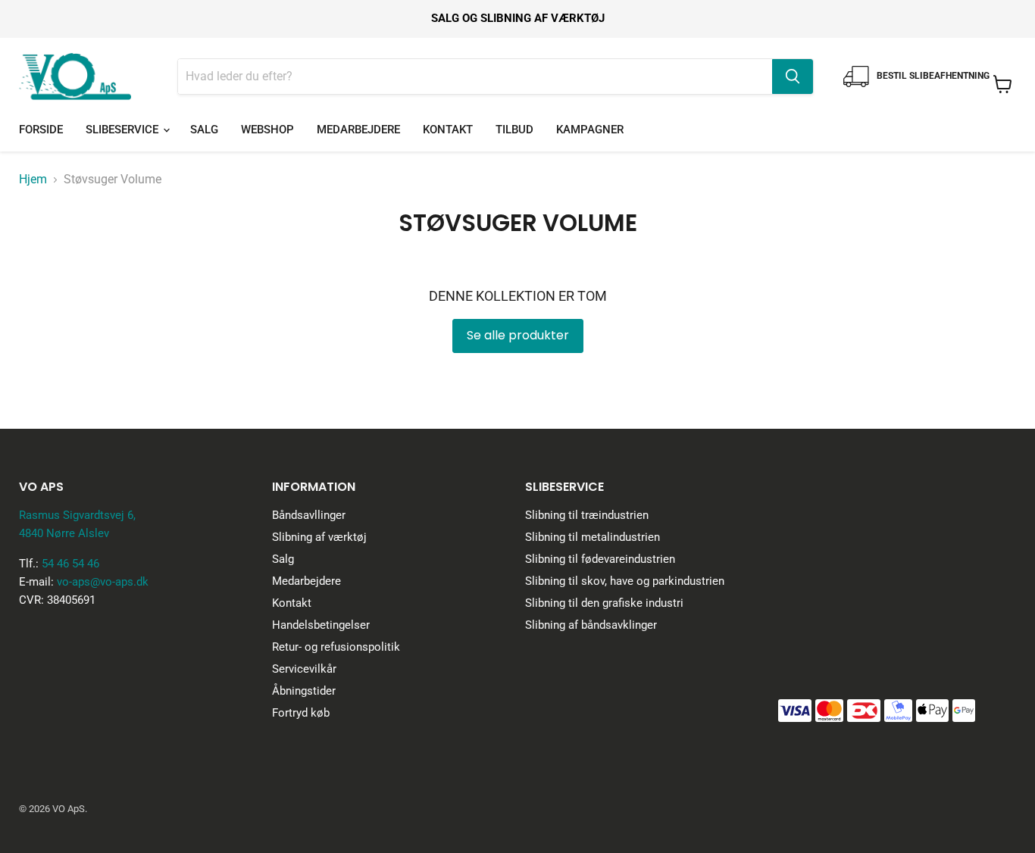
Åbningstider (304, 691)
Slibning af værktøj (319, 537)
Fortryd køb (301, 713)
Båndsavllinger (309, 515)
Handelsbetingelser (321, 625)
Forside (41, 129)
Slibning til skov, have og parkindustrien (624, 581)
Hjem (33, 179)
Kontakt (448, 129)
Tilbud (514, 129)
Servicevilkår (304, 669)
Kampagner (590, 129)
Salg (204, 129)
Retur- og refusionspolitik (336, 647)
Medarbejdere (358, 129)
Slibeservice (123, 129)
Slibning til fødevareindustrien (600, 559)
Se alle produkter (518, 335)
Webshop (267, 129)
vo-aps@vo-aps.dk (103, 582)
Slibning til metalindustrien (592, 537)
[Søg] (792, 76)
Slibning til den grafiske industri (604, 603)
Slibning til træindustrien (587, 515)
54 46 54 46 (70, 563)
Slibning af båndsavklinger (591, 625)
